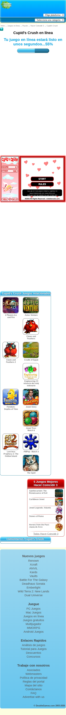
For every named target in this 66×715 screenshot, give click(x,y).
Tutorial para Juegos (34, 649)
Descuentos (33, 652)
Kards (33, 572)
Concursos (33, 656)
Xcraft (33, 564)
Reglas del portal (33, 681)
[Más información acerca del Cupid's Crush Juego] (1, 27)
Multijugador (33, 624)
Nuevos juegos (33, 556)
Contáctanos (33, 689)
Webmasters (33, 674)
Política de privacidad (33, 677)
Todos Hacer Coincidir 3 (45, 534)
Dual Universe (34, 595)
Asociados (33, 670)
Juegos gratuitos (33, 620)
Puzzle (25, 26)
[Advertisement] (33, 97)
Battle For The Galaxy (34, 579)
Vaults (33, 576)
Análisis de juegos (33, 645)
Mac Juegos (33, 612)
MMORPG (33, 627)
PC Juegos (33, 608)
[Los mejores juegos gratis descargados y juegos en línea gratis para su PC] (6, 5)
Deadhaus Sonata (33, 583)
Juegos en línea (13, 26)
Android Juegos (34, 631)
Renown (33, 560)
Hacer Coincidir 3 (37, 26)
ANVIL (33, 568)
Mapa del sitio (33, 685)
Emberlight (33, 587)
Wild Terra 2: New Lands (33, 591)
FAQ (33, 693)
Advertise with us (33, 697)
